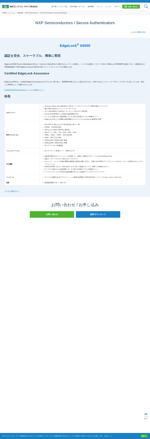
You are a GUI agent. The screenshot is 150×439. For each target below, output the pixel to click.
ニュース (108, 6)
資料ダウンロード (98, 214)
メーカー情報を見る (138, 32)
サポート (117, 6)
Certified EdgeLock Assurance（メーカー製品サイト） (24, 90)
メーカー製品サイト (11, 191)
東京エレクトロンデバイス (20, 6)
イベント (99, 6)
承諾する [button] (144, 436)
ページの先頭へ (146, 417)
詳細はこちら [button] (108, 436)
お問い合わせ (133, 7)
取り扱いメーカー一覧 (59, 6)
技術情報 (91, 6)
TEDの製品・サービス (77, 6)
